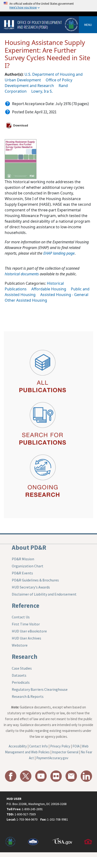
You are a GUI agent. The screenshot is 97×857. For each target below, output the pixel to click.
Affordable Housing (48, 289)
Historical (55, 283)
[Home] (41, 24)
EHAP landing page (59, 253)
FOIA (76, 746)
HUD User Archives (26, 638)
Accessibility (18, 746)
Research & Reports (28, 696)
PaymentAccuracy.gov (52, 758)
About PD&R (29, 547)
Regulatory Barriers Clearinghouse (40, 689)
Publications (16, 289)
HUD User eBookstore (29, 631)
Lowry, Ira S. (42, 91)
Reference (25, 605)
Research (24, 656)
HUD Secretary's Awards (31, 587)
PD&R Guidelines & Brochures (35, 580)
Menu (88, 25)
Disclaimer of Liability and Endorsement (44, 594)
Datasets (19, 675)
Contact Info (38, 746)
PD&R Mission (23, 559)
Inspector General (65, 752)
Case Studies (22, 668)
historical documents (22, 273)
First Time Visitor (26, 624)
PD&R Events (22, 573)
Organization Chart (27, 566)
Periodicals (21, 682)
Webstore (20, 645)
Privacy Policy (60, 746)
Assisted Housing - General (64, 294)
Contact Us (21, 617)
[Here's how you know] (48, 6)
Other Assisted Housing (26, 300)
